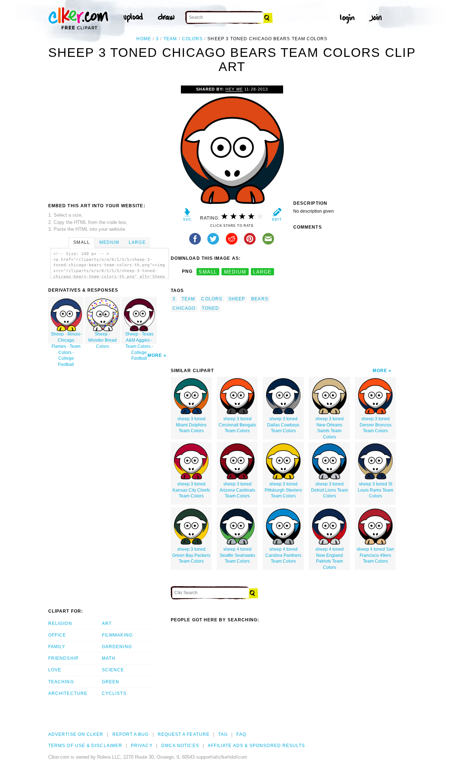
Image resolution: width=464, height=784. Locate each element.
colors (192, 38)
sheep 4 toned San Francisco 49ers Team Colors (375, 555)
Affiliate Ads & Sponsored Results (256, 745)
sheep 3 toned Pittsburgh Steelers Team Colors (283, 490)
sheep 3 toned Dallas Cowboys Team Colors (283, 425)
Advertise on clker (75, 734)
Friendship (63, 658)
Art (107, 623)
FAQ (241, 734)
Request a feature (184, 734)
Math (108, 658)
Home (143, 38)
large (262, 271)
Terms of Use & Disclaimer (85, 745)
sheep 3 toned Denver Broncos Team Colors (376, 425)
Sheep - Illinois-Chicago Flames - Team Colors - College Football (66, 337)
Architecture (67, 693)
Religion (60, 623)
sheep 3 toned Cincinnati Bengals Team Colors (237, 425)
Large (137, 242)
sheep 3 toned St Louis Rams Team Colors (375, 490)
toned (210, 308)
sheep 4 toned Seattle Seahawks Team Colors (237, 555)
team (170, 38)
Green (110, 681)
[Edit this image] (277, 216)
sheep (236, 298)
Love (54, 669)
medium (235, 271)
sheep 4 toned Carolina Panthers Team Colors (283, 555)
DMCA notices (180, 745)
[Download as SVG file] (187, 216)
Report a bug (130, 734)
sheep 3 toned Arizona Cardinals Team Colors (237, 490)
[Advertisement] (109, 140)
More (155, 355)
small (208, 271)
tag (223, 734)
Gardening (117, 646)
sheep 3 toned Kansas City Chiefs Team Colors (191, 490)
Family (56, 646)
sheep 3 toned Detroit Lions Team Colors (329, 490)
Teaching (61, 681)
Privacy (142, 745)
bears (259, 298)
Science (113, 669)
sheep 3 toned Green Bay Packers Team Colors (191, 555)
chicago (184, 308)
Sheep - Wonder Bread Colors (102, 337)
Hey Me (234, 89)
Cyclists (114, 693)
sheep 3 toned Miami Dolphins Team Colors (191, 425)
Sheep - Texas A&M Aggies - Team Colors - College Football (139, 337)
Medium (109, 242)
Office (57, 635)
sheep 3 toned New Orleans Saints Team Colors (329, 427)
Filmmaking (117, 635)
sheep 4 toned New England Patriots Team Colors (329, 558)
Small (81, 242)
